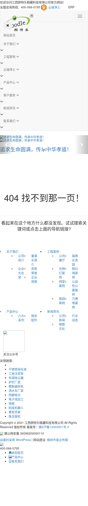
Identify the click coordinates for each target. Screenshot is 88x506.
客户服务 (9, 95)
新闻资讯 (9, 108)
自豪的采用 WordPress (16, 440)
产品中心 (9, 82)
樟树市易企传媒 (57, 440)
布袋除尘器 (16, 377)
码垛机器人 (16, 407)
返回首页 (17, 452)
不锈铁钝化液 (17, 369)
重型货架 (15, 412)
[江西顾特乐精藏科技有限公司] (18, 16)
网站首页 (9, 35)
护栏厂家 (15, 382)
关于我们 (9, 44)
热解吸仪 (15, 395)
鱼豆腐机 (15, 416)
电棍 (12, 403)
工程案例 (9, 56)
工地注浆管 (16, 373)
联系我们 (9, 121)
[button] (6, 144)
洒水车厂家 (16, 390)
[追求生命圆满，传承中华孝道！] (44, 137)
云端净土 (54, 7)
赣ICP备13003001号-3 (54, 427)
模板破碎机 (16, 386)
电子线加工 (16, 399)
